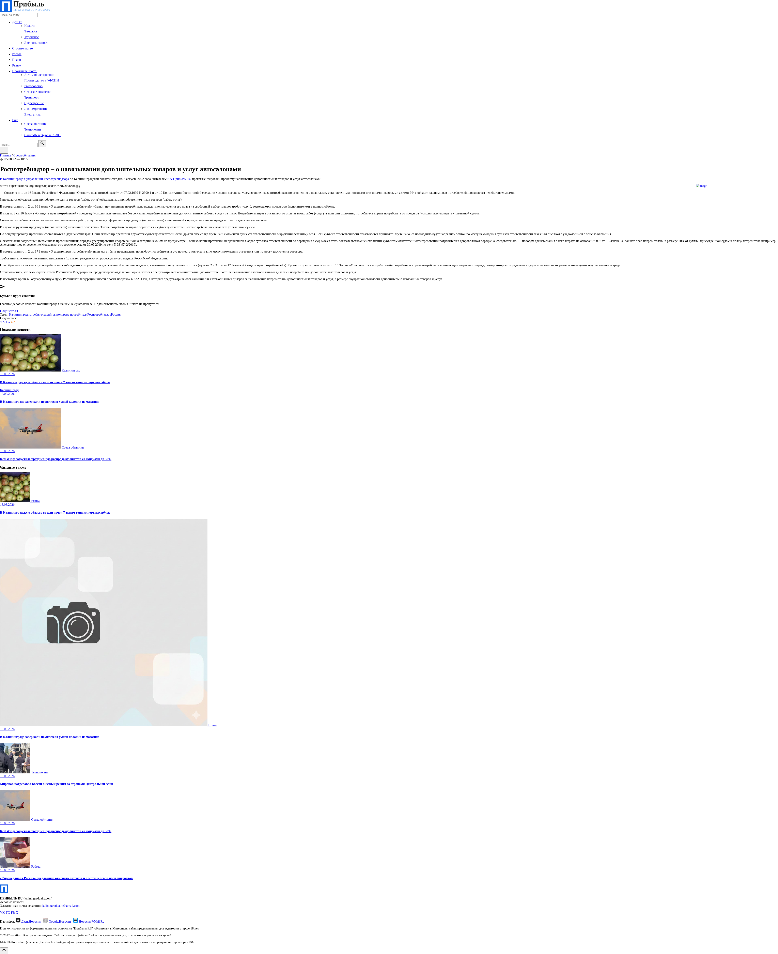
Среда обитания (35, 123)
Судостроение (34, 103)
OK (13, 321)
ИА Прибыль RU (179, 179)
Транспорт (31, 97)
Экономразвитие (35, 108)
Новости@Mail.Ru (91, 921)
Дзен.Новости (31, 921)
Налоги (29, 25)
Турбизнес (31, 37)
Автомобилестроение (39, 74)
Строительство (22, 48)
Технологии (32, 129)
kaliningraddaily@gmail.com (60, 905)
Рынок (16, 65)
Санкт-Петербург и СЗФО (42, 135)
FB (13, 912)
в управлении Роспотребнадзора (46, 179)
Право (16, 59)
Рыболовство (33, 86)
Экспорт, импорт (36, 42)
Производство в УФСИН (41, 80)
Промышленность (24, 71)
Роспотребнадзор (99, 314)
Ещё (15, 120)
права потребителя (74, 314)
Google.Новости (60, 921)
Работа (16, 54)
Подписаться (9, 311)
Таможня (30, 31)
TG (8, 321)
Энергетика (32, 114)
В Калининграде (11, 179)
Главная (5, 155)
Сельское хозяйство (37, 91)
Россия (116, 314)
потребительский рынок (44, 314)
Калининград (18, 314)
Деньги (17, 22)
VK (2, 321)
